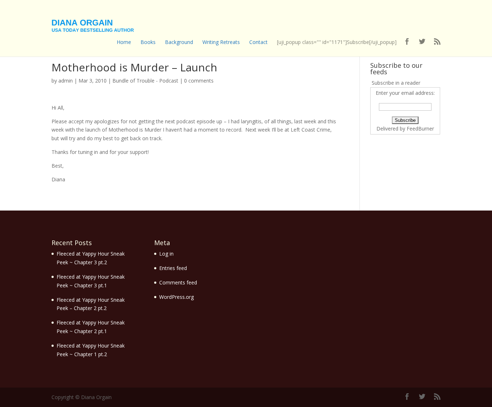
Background (179, 42)
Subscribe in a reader (396, 82)
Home (124, 42)
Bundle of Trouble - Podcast (145, 80)
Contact (258, 42)
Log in (166, 253)
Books (148, 42)
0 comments (199, 80)
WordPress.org (176, 296)
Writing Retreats (221, 42)
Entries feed (173, 268)
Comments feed (178, 282)
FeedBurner (420, 128)
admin (65, 80)
